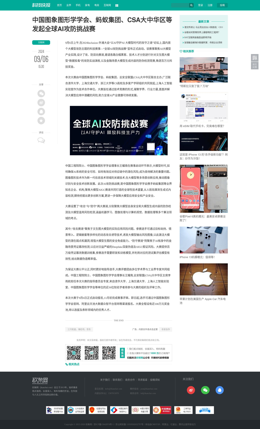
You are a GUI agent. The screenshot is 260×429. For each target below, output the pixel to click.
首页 (59, 5)
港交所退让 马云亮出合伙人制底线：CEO (203, 27)
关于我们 (105, 380)
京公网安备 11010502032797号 (129, 424)
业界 (68, 5)
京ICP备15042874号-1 (104, 424)
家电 (87, 5)
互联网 (107, 5)
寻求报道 (142, 380)
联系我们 (117, 380)
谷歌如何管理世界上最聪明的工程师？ (202, 32)
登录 (200, 5)
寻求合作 (165, 329)
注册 (210, 5)
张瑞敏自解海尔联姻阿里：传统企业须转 (203, 42)
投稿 (222, 5)
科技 (92, 48)
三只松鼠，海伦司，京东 (79, 329)
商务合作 (130, 380)
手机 (78, 5)
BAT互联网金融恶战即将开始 (197, 37)
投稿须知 (155, 380)
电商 (96, 5)
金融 (109, 60)
